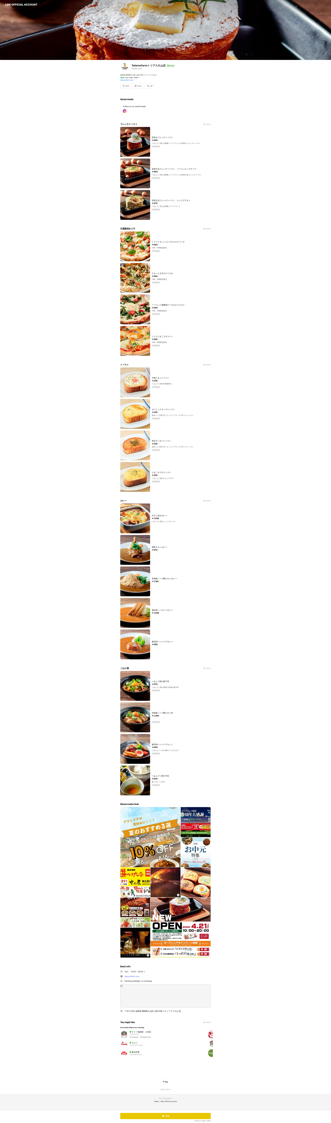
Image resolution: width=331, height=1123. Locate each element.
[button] (138, 85)
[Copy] (179, 1011)
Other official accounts (168, 1101)
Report (156, 1101)
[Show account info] (171, 65)
